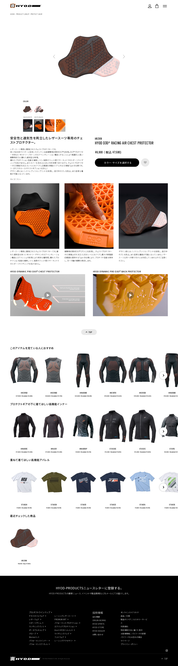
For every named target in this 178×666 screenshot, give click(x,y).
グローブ (32, 633)
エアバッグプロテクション (64, 626)
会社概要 (96, 616)
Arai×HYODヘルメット (63, 630)
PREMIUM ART (60, 619)
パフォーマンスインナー (38, 640)
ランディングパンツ (36, 626)
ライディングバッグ (61, 633)
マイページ (125, 640)
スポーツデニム (35, 623)
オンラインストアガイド (130, 612)
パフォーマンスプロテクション (66, 623)
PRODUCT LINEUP (22, 14)
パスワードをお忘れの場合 (131, 637)
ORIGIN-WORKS (99, 620)
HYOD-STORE (98, 627)
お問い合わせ (97, 634)
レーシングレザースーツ (64, 616)
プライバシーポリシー (129, 644)
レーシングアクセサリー (63, 640)
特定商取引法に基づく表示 (132, 630)
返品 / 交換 (125, 616)
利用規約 (124, 626)
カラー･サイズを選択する (118, 162)
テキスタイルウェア (36, 616)
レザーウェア (34, 619)
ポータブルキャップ (36, 630)
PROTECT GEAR (36, 14)
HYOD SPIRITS (98, 624)
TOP (166, 659)
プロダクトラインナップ (39, 612)
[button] (163, 375)
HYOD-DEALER (98, 631)
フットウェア (59, 637)
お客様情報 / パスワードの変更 (133, 633)
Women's (33, 637)
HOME (12, 14)
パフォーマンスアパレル (38, 644)
